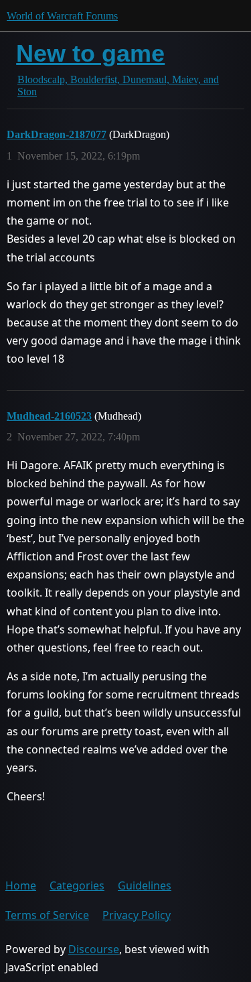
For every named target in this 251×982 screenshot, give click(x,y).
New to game (90, 53)
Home (20, 885)
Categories (77, 885)
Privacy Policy (136, 915)
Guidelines (144, 885)
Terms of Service (47, 915)
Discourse (93, 949)
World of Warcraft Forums (62, 15)
